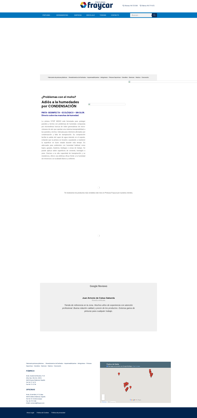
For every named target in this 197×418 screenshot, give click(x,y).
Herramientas (62, 15)
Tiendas (103, 15)
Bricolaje (90, 15)
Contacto (115, 15)
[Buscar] (154, 15)
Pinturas (46, 15)
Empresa (77, 15)
